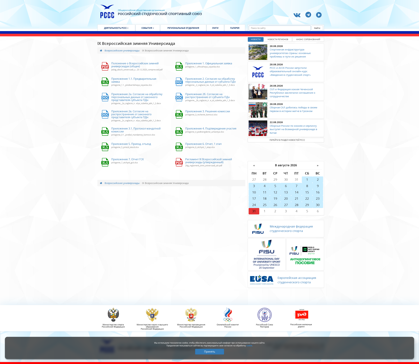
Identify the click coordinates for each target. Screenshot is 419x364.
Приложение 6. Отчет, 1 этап (203, 144)
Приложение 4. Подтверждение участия (210, 128)
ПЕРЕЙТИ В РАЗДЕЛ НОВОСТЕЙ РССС (287, 140)
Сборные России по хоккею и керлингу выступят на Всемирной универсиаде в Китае (293, 129)
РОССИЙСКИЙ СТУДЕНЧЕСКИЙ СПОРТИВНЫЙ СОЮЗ (160, 14)
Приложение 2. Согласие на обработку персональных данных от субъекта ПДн (210, 80)
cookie (249, 345)
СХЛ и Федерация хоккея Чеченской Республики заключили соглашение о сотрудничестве (292, 93)
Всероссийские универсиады (122, 50)
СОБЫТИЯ (147, 28)
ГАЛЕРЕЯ (234, 28)
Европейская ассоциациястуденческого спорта (297, 280)
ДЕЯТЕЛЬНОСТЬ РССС (115, 28)
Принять (209, 351)
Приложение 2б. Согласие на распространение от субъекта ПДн (207, 95)
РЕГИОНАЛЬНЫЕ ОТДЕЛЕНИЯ (183, 28)
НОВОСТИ (256, 39)
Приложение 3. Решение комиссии (207, 111)
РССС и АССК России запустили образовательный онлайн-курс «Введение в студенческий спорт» (290, 71)
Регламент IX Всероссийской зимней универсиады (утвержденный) (208, 160)
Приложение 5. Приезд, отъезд (131, 144)
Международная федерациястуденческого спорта (291, 228)
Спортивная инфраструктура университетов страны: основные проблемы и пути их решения (290, 53)
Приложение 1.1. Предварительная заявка (133, 80)
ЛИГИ (215, 28)
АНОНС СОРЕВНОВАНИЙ (308, 39)
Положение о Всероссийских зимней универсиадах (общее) (135, 65)
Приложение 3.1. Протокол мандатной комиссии (136, 130)
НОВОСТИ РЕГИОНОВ (278, 39)
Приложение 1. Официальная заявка (208, 63)
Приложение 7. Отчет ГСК (127, 159)
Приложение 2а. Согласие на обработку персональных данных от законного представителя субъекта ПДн (136, 97)
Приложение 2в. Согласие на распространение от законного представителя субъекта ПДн (131, 114)
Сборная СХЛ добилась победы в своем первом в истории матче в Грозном (293, 109)
